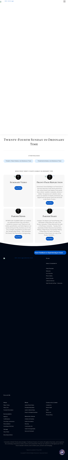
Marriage (6, 429)
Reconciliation (7, 423)
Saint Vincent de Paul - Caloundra (54, 283)
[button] (50, 253)
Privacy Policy (49, 414)
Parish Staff (49, 407)
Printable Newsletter (29, 407)
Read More (18, 188)
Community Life (28, 426)
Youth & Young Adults (30, 428)
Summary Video (18, 182)
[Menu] (64, 1)
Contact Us (48, 405)
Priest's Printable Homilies (31, 412)
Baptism (6, 416)
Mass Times (7, 405)
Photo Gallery (49, 275)
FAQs (47, 410)
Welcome (48, 271)
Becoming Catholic (8, 434)
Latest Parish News (29, 405)
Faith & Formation (29, 421)
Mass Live (6, 407)
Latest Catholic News (30, 410)
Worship (27, 423)
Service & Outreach (29, 431)
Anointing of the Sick (9, 426)
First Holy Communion (9, 421)
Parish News (18, 216)
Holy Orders (6, 431)
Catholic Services (50, 280)
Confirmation (7, 419)
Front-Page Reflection (50, 182)
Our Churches (49, 273)
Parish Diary (50, 216)
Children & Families (29, 419)
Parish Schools (49, 278)
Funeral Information (8, 410)
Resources (48, 412)
